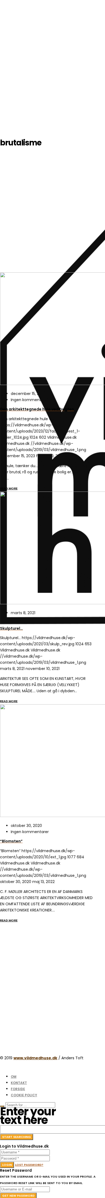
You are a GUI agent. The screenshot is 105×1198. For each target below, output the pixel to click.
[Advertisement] (52, 52)
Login (7, 1165)
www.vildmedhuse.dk (35, 1058)
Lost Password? (29, 1165)
